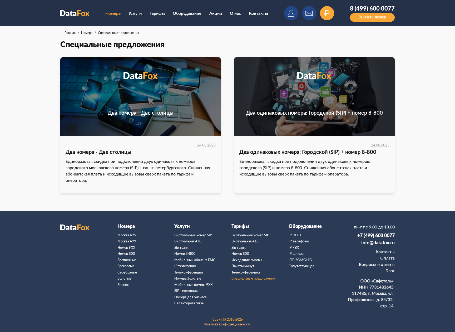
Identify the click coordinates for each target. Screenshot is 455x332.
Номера (126, 226)
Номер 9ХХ (126, 248)
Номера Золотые (187, 278)
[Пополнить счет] (327, 13)
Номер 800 (126, 254)
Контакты (258, 13)
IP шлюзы (296, 254)
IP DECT (295, 235)
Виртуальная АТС (188, 241)
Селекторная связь (189, 303)
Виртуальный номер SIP (193, 235)
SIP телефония (185, 291)
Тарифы (157, 13)
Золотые (124, 278)
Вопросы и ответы (377, 264)
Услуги (135, 13)
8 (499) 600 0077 (372, 9)
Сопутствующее (301, 266)
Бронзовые (125, 266)
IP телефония (185, 266)
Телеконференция (188, 272)
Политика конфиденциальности (227, 324)
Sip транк (181, 248)
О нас (235, 13)
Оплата (387, 258)
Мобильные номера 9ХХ (193, 285)
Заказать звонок (372, 17)
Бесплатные (126, 260)
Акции (215, 13)
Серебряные (127, 272)
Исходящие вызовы (246, 260)
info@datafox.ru (378, 243)
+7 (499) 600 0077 (376, 235)
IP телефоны (299, 241)
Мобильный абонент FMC (194, 260)
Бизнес (122, 285)
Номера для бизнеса (190, 297)
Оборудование (187, 13)
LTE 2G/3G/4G (300, 260)
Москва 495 (126, 235)
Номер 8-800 (184, 254)
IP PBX (294, 248)
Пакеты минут (242, 266)
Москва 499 (126, 241)
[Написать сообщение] (309, 13)
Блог (390, 271)
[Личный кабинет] (291, 13)
